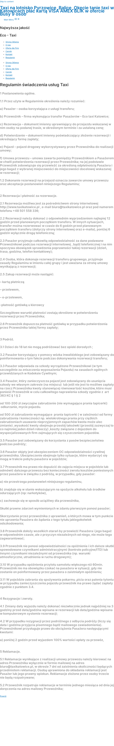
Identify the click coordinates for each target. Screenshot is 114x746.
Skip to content (7, 1)
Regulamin (10, 78)
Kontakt (9, 75)
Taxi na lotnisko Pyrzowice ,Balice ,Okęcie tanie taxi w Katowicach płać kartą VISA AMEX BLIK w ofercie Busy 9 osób (57, 11)
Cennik (9, 72)
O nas (8, 66)
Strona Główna (12, 62)
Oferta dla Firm (12, 69)
